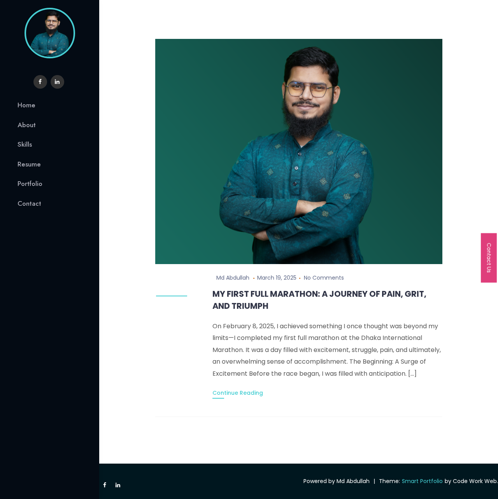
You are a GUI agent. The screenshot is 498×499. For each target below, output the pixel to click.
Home (26, 105)
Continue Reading (237, 393)
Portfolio (30, 183)
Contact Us (489, 258)
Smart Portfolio (422, 481)
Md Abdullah (232, 278)
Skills (25, 144)
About (27, 125)
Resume (29, 164)
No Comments (324, 278)
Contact (29, 203)
